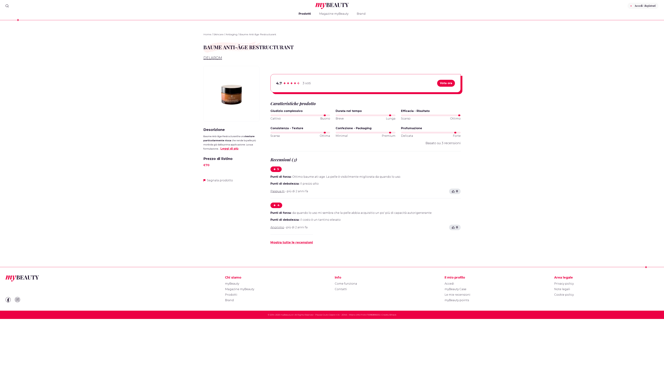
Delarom (212, 58)
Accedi (449, 283)
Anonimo (277, 227)
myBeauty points (457, 300)
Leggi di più (229, 148)
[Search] (7, 5)
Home (207, 34)
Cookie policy (564, 294)
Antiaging (231, 34)
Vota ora (446, 83)
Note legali (562, 289)
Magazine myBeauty (333, 13)
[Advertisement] (231, 209)
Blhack (392, 314)
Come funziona (346, 283)
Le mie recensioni (457, 294)
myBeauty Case (455, 289)
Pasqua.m (277, 191)
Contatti (341, 289)
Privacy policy (564, 283)
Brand (361, 13)
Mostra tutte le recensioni (291, 242)
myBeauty (232, 283)
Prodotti (305, 13)
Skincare (218, 34)
